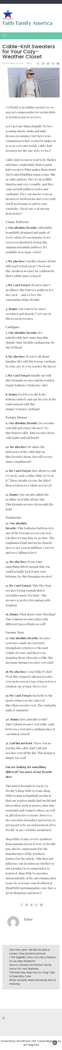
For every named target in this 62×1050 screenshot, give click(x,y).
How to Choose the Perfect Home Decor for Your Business (30, 966)
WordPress (23, 1041)
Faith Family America (27, 23)
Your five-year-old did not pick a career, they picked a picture (29, 951)
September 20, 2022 (14, 63)
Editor (28, 919)
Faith (28, 63)
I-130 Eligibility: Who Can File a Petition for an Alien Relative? (32, 959)
